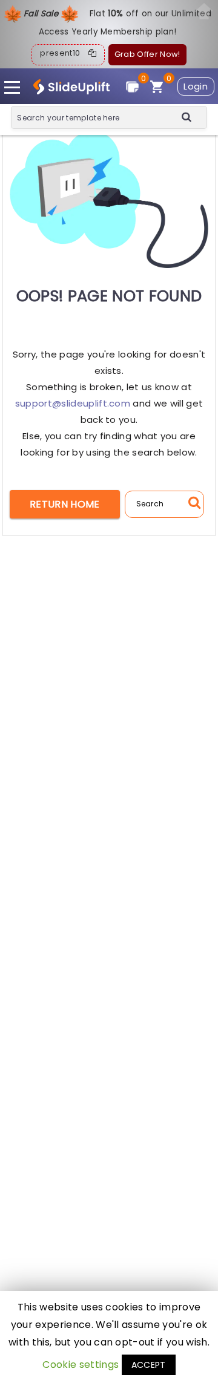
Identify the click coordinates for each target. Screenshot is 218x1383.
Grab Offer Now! (147, 54)
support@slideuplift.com (72, 403)
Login (195, 86)
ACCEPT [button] (148, 1365)
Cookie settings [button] (80, 1365)
